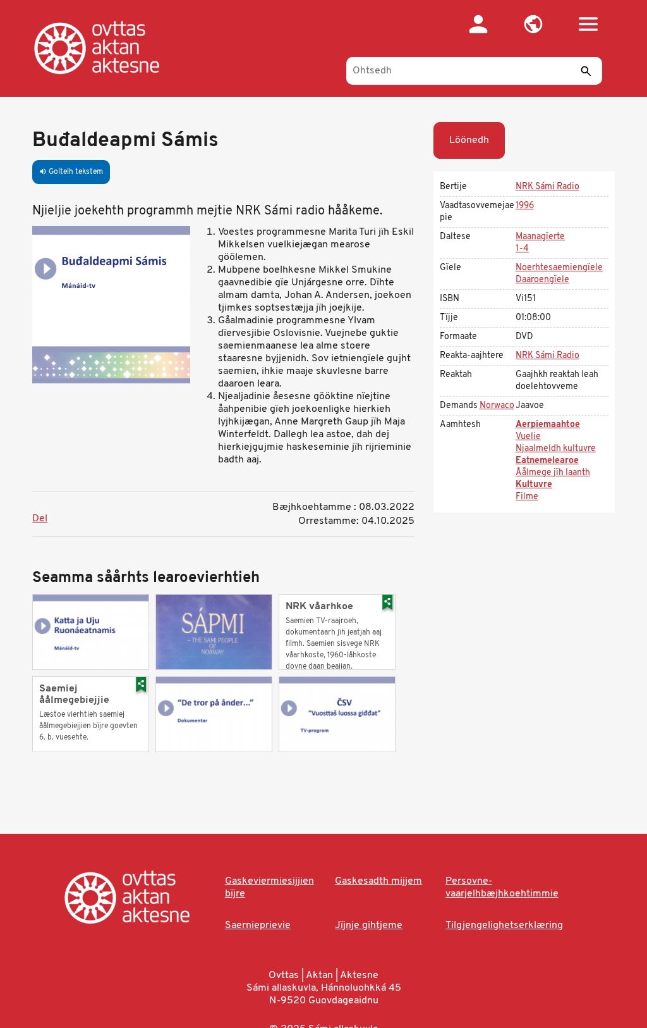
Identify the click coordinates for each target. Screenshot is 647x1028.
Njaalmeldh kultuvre (556, 449)
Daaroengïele (542, 280)
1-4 (522, 249)
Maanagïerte (540, 237)
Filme (527, 497)
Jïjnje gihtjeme (368, 925)
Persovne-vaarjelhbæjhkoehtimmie (502, 887)
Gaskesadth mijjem (378, 881)
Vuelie (528, 437)
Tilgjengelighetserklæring (504, 925)
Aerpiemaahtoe (548, 425)
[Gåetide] (109, 47)
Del (39, 518)
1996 (525, 206)
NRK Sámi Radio (547, 187)
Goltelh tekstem (71, 172)
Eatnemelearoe (547, 461)
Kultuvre (534, 485)
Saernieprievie (258, 925)
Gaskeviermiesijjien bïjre (269, 887)
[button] (533, 24)
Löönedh (469, 140)
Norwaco (497, 406)
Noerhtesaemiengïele (559, 268)
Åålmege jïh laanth (553, 473)
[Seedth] (586, 70)
